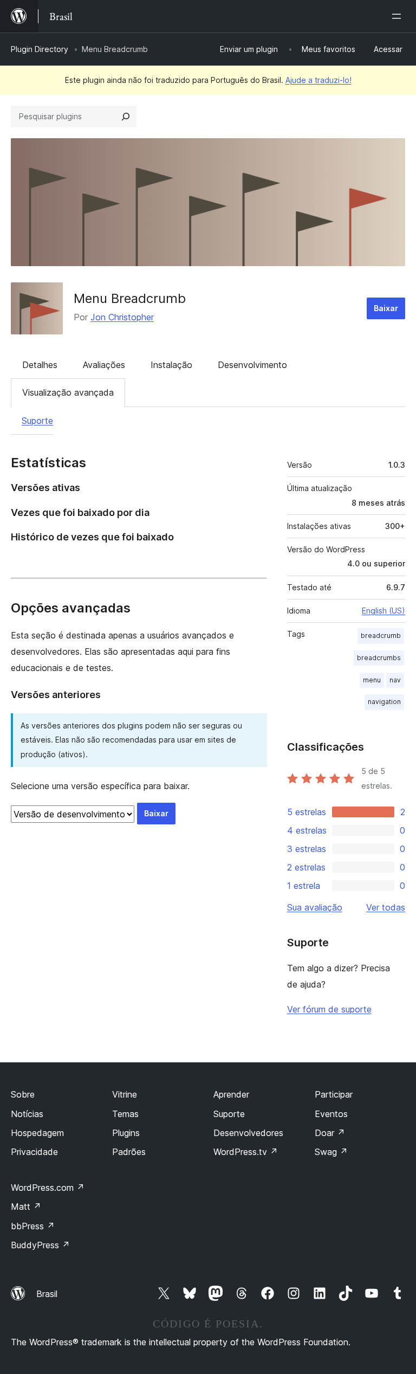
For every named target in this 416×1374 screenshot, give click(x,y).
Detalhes (39, 364)
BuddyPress (40, 1245)
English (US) (383, 610)
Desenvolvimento (252, 364)
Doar (330, 1132)
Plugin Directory (39, 49)
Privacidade (34, 1151)
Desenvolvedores (248, 1132)
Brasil (46, 1293)
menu (372, 680)
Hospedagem (37, 1132)
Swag (331, 1151)
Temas (125, 1113)
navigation (384, 702)
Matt (26, 1206)
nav (395, 680)
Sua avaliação (314, 907)
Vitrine (124, 1094)
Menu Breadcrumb (130, 298)
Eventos (331, 1113)
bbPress (33, 1226)
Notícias (27, 1113)
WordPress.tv (245, 1151)
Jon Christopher (122, 317)
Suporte (37, 420)
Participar (334, 1094)
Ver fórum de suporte (329, 1009)
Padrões (129, 1151)
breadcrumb (381, 635)
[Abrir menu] (398, 16)
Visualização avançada (68, 392)
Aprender (231, 1094)
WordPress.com (47, 1187)
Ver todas (385, 907)
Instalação (171, 364)
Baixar (386, 308)
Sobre (23, 1094)
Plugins (126, 1132)
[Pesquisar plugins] (125, 116)
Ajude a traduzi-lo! (318, 80)
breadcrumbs (379, 658)
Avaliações (104, 364)
